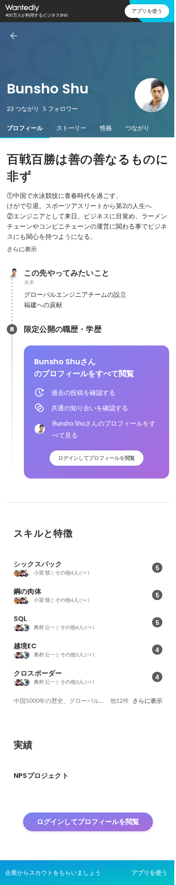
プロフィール (25, 128)
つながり (138, 128)
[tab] (25, 128)
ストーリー (71, 128)
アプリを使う (147, 11)
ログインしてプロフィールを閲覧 (96, 457)
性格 (106, 128)
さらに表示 (22, 249)
